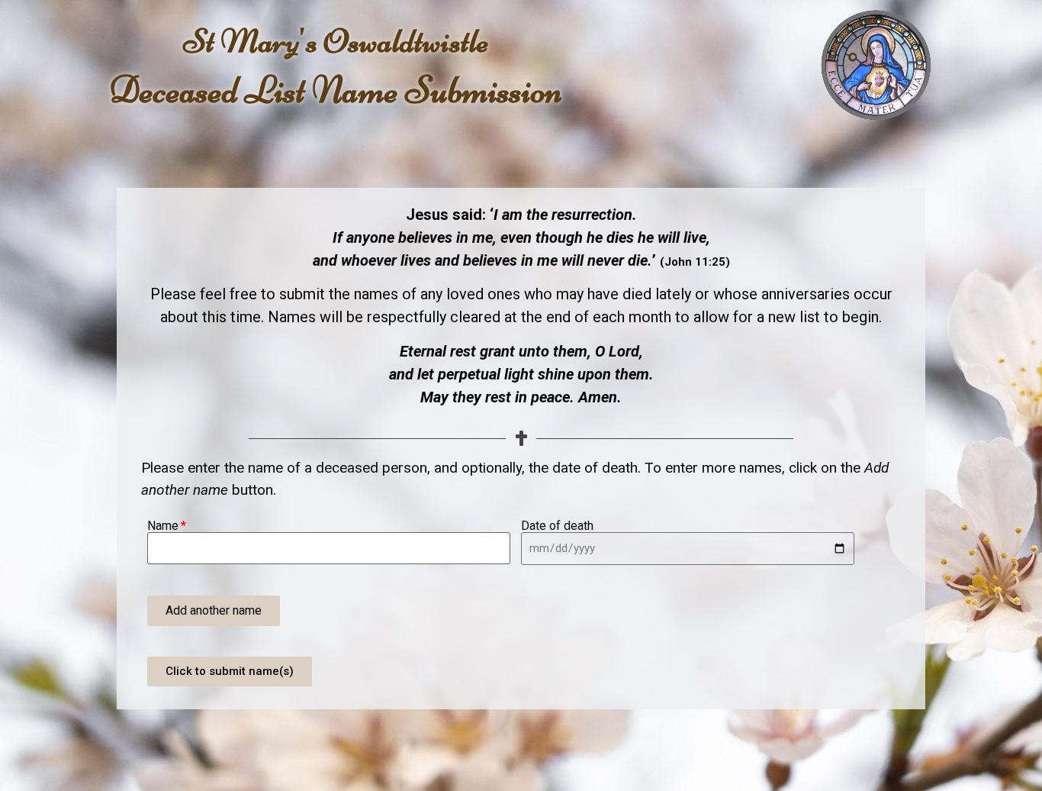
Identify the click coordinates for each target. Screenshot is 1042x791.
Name (162, 526)
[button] (213, 611)
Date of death (557, 526)
